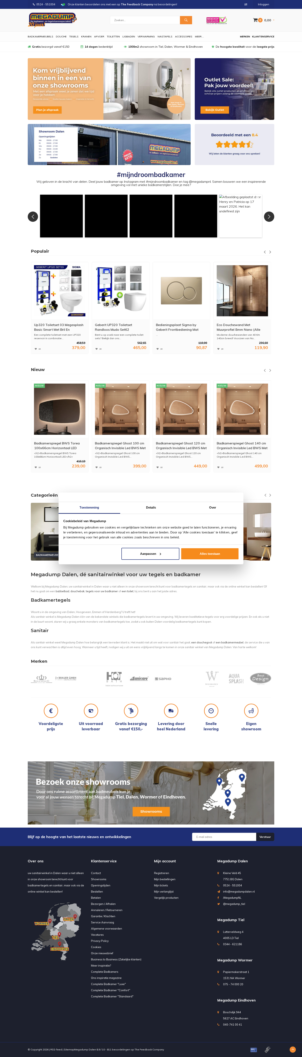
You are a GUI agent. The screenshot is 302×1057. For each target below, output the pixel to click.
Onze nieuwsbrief (102, 953)
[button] (61, 216)
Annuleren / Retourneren (106, 910)
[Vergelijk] (245, 4)
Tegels (73, 36)
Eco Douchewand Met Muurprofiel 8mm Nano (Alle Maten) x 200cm (177, 327)
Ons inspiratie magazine (106, 978)
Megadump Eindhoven (236, 1000)
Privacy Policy (100, 941)
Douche (61, 36)
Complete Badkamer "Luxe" (108, 984)
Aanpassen (148, 553)
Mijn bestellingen (164, 879)
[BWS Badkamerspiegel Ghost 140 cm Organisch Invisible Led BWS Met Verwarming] (181, 409)
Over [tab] (212, 507)
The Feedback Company (149, 1049)
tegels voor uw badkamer (102, 591)
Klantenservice (263, 36)
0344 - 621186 (232, 944)
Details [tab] (151, 507)
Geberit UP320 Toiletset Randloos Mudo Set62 (52, 327)
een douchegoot (201, 642)
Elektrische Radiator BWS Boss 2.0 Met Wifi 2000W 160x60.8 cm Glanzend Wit (241, 445)
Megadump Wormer (235, 960)
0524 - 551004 (45, 4)
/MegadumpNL (232, 897)
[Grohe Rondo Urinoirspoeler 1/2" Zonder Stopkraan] (242, 290)
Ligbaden (128, 36)
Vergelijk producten (166, 897)
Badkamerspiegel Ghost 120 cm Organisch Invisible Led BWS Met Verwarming (120, 445)
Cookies (96, 947)
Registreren (161, 873)
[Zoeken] (186, 20)
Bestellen (97, 891)
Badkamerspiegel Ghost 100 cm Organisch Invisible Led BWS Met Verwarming (59, 445)
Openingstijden (100, 885)
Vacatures (97, 934)
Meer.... (199, 36)
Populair (40, 251)
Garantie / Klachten (103, 916)
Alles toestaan (210, 553)
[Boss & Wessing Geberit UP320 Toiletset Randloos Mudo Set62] (59, 290)
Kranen (86, 36)
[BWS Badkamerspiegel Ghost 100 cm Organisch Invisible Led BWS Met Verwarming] (59, 409)
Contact (96, 873)
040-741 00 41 (232, 1024)
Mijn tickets (161, 885)
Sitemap (69, 1049)
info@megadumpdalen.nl (239, 891)
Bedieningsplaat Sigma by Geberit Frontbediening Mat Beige (116, 327)
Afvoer (99, 36)
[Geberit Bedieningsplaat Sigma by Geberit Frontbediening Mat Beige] (120, 290)
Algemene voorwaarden (106, 928)
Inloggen (263, 4)
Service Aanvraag (102, 922)
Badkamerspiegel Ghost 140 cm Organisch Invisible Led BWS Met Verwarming (181, 445)
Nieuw (38, 369)
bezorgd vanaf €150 (50, 47)
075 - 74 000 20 (233, 984)
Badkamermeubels (40, 36)
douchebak (77, 591)
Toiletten (113, 36)
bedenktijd (99, 47)
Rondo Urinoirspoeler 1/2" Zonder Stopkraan (237, 327)
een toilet (127, 591)
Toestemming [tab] (89, 507)
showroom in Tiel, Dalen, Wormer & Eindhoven (165, 47)
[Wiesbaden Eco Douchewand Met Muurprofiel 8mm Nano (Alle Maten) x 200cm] (181, 290)
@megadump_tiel (234, 904)
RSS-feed (56, 1049)
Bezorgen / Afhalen (103, 904)
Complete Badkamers (104, 971)
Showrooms (98, 879)
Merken (245, 36)
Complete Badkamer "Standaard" (112, 996)
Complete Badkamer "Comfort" (110, 990)
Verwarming (146, 36)
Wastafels (164, 36)
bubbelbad (62, 591)
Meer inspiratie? (101, 965)
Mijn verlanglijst (164, 891)
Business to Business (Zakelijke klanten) (116, 959)
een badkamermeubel (229, 642)
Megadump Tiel (230, 919)
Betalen (96, 897)
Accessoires (183, 36)
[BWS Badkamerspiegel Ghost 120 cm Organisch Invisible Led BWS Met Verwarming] (120, 409)
